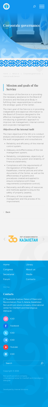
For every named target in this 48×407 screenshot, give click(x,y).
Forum (6, 279)
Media (29, 274)
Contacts (30, 279)
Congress (8, 269)
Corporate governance (31, 74)
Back (7, 212)
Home (5, 74)
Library (29, 264)
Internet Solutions (21, 389)
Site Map (6, 287)
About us (15, 74)
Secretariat (8, 274)
